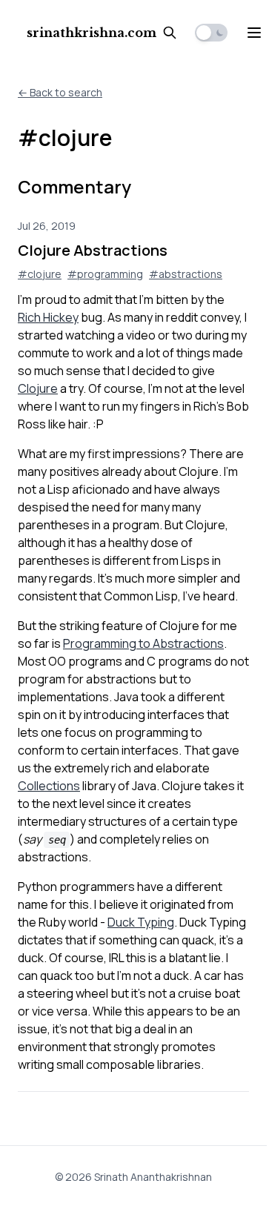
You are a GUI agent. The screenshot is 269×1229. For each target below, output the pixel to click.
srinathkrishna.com (91, 32)
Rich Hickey (48, 317)
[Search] (169, 32)
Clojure (38, 388)
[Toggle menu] (254, 32)
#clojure (40, 274)
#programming (105, 274)
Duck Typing (140, 922)
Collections (49, 786)
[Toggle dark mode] (211, 33)
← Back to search (60, 92)
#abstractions (185, 274)
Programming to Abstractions (143, 643)
